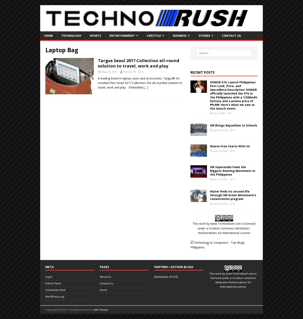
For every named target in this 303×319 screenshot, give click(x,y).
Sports (95, 36)
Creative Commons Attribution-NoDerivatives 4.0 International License (235, 282)
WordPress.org (54, 296)
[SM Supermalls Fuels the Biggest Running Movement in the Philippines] (198, 175)
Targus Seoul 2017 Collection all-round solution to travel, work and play (138, 63)
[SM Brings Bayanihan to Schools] (198, 133)
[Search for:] (224, 53)
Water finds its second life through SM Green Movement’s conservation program (233, 195)
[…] (146, 87)
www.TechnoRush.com (225, 224)
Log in (49, 277)
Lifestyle (154, 36)
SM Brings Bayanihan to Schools (233, 125)
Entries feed (53, 283)
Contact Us (231, 36)
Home (48, 36)
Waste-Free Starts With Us (230, 146)
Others (204, 36)
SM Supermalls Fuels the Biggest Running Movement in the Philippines (232, 170)
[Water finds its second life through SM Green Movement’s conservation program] (198, 200)
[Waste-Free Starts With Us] (198, 154)
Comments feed (55, 290)
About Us (105, 277)
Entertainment (122, 36)
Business (180, 36)
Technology (71, 36)
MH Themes (101, 310)
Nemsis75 (129, 72)
